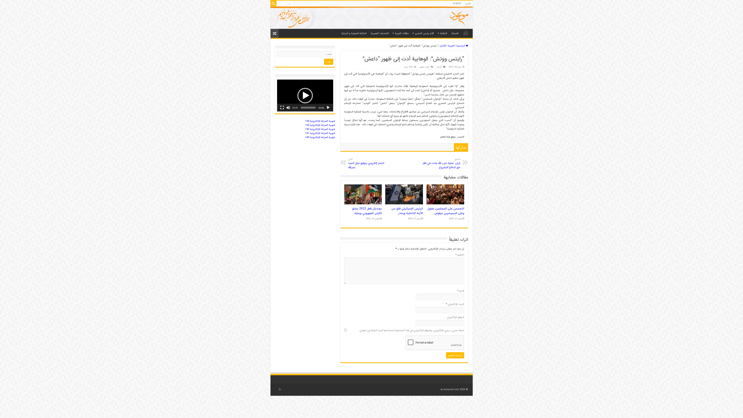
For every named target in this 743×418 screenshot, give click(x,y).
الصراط (454, 33)
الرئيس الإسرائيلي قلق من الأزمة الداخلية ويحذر (407, 211)
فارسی (468, 3)
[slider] (308, 108)
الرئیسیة (466, 33)
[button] (305, 95)
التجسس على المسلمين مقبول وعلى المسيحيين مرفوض (445, 211)
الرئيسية (461, 46)
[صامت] (288, 108)
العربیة (451, 46)
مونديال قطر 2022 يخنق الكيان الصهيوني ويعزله (367, 211)
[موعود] (371, 18)
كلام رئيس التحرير (424, 33)
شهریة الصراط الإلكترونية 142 (320, 129)
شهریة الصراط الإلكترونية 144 (320, 121)
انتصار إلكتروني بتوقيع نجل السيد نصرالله (366, 164)
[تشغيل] (328, 108)
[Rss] (279, 389)
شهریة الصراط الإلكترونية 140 (320, 137)
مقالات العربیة (402, 33)
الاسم (460, 291)
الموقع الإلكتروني (455, 317)
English (457, 3)
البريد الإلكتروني (455, 304)
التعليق (459, 255)
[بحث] (273, 3)
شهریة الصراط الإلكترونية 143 (320, 125)
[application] (305, 95)
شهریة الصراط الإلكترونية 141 (320, 133)
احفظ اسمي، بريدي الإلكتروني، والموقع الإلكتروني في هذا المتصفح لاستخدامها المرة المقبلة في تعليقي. (411, 330)
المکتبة (443, 33)
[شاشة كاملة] (282, 108)
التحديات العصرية (380, 33)
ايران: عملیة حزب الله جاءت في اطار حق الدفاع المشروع (441, 164)
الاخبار (443, 46)
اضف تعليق (424, 67)
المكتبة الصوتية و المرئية (354, 33)
